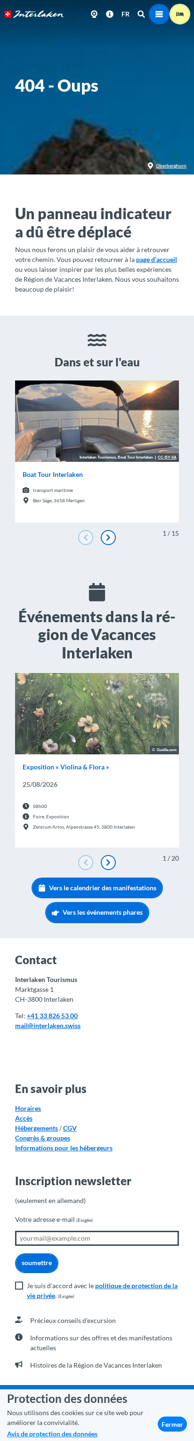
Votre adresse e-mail (54, 1219)
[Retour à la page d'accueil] (34, 14)
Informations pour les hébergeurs (64, 1148)
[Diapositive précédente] (85, 537)
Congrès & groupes (42, 1138)
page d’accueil (156, 259)
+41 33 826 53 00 (52, 1016)
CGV (70, 1128)
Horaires (28, 1108)
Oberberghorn (171, 165)
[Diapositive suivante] (108, 537)
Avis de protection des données (52, 1434)
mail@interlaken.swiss (48, 1025)
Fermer (172, 1424)
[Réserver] (180, 14)
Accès (23, 1118)
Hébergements (36, 1128)
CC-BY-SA (167, 457)
